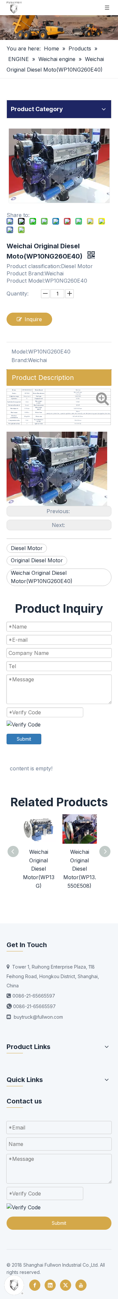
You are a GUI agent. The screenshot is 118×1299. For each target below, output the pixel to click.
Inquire (33, 319)
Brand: (19, 360)
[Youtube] (81, 1285)
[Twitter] (65, 1285)
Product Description (43, 378)
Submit (24, 739)
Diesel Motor (27, 548)
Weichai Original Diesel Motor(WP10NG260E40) (41, 577)
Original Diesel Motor (37, 560)
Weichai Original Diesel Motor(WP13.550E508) (79, 869)
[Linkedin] (50, 1285)
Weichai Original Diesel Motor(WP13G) (38, 869)
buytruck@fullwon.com (38, 1017)
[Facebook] (34, 1285)
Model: (19, 351)
